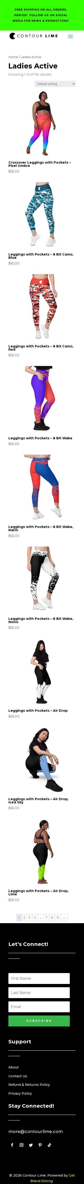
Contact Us (17, 1076)
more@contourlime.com (35, 1131)
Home (13, 57)
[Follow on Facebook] (12, 1145)
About (13, 1067)
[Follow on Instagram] (21, 1145)
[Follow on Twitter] (31, 1145)
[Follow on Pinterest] (40, 1145)
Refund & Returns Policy (29, 1085)
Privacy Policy (20, 1093)
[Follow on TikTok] (49, 1145)
